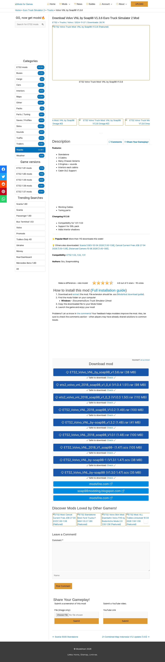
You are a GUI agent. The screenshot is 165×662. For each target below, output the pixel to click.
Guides (91, 4)
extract (76, 294)
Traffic (19, 138)
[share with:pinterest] (3, 191)
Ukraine (20, 245)
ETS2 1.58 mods (24, 186)
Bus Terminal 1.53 (25, 222)
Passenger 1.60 (23, 216)
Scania (19, 210)
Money (19, 251)
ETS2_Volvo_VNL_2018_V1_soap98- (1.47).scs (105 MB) (102, 447)
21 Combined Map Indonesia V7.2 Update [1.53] (126, 637)
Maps (19, 96)
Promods (20, 233)
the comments (84, 313)
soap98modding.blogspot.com (99, 491)
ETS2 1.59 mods (24, 180)
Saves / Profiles (24, 120)
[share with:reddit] (3, 184)
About (121, 4)
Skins (19, 126)
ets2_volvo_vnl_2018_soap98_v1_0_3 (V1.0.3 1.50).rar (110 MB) (102, 397)
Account (105, 4)
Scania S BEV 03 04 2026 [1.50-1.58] (97, 245)
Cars (18, 85)
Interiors (20, 91)
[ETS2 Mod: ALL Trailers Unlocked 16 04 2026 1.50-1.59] (138, 519)
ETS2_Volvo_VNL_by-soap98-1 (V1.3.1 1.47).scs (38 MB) (102, 460)
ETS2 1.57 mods (24, 191)
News (79, 4)
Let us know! (145, 360)
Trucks (19, 150)
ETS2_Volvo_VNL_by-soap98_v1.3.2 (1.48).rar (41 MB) (102, 422)
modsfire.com (99, 484)
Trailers (20, 144)
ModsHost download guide (130, 294)
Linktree (93, 654)
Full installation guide (108, 290)
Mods (64, 4)
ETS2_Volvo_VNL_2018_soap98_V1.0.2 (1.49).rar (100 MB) (103, 410)
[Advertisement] (30, 43)
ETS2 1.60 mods (24, 174)
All (17, 269)
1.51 (84, 255)
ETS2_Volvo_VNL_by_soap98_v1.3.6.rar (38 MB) (102, 372)
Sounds (20, 132)
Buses (19, 73)
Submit (76, 621)
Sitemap (84, 654)
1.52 (79, 255)
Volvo (19, 227)
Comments (116, 142)
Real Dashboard (24, 257)
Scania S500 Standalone (65, 637)
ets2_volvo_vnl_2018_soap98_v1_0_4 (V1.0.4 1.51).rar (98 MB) (102, 385)
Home (52, 4)
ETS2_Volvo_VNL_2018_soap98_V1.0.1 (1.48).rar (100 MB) (102, 435)
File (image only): (62, 610)
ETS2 (54, 22)
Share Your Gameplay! (137, 142)
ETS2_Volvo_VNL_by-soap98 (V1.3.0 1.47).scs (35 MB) (102, 472)
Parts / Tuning (23, 114)
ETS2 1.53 (71, 255)
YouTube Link (109, 610)
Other (19, 102)
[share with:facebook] (3, 169)
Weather (20, 155)
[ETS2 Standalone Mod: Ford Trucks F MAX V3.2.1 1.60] (89, 519)
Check (110, 377)
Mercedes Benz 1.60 (26, 263)
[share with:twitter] (3, 176)
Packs (19, 108)
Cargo (19, 79)
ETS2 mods (22, 67)
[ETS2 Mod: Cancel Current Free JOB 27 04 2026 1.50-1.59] (64, 519)
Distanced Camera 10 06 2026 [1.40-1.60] (88, 248)
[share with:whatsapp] (3, 199)
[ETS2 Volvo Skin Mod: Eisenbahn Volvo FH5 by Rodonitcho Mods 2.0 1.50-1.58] (113, 519)
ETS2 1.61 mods (24, 168)
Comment (57, 540)
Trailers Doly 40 (24, 239)
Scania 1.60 (21, 204)
